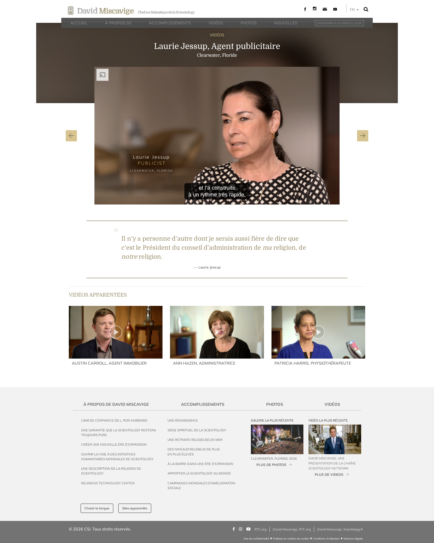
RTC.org (260, 529)
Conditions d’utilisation (326, 538)
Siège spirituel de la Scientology (197, 430)
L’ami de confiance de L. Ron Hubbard (114, 420)
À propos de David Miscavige (116, 404)
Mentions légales (353, 538)
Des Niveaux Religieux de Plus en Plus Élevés (194, 451)
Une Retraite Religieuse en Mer (195, 440)
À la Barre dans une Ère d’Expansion (200, 464)
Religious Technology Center (108, 483)
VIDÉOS (217, 34)
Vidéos (332, 404)
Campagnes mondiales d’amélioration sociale (201, 485)
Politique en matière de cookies (291, 538)
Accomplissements (202, 404)
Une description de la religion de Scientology (111, 470)
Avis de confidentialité (256, 538)
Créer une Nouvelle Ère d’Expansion (114, 444)
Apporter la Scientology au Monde (199, 473)
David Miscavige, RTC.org (292, 529)
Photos (274, 404)
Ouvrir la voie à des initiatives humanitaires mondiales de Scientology (117, 456)
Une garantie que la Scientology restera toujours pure (118, 432)
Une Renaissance (183, 420)
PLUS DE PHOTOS (271, 464)
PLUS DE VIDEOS (329, 474)
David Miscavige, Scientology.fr (340, 529)
